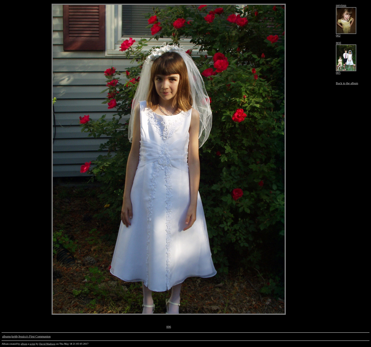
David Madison (47, 343)
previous (341, 5)
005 (338, 72)
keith (15, 336)
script (32, 343)
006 (168, 326)
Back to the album (347, 83)
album (24, 343)
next (338, 42)
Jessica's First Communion (34, 336)
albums (6, 336)
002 (338, 35)
